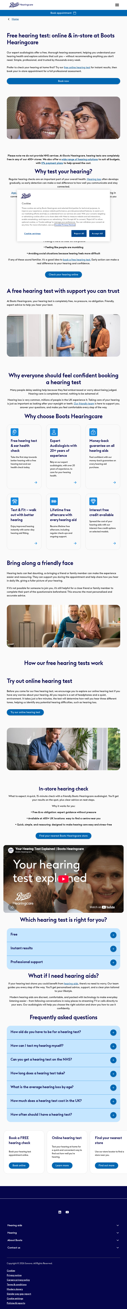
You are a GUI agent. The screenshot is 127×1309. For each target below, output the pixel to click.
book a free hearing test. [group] (77, 259)
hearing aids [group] (71, 983)
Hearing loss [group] (94, 179)
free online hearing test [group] (77, 67)
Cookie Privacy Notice (65, 225)
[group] (63, 81)
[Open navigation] (117, 5)
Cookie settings (32, 233)
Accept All (97, 233)
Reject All (79, 233)
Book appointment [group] (61, 12)
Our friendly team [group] (84, 403)
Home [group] (15, 19)
